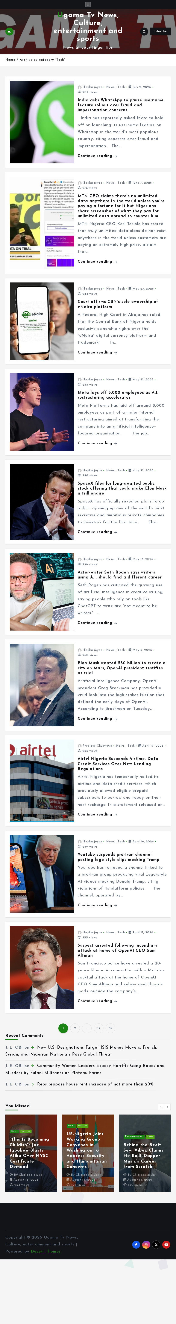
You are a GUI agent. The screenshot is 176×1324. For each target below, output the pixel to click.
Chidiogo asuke (30, 1175)
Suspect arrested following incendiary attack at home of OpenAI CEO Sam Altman (118, 951)
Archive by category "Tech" (42, 60)
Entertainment (20, 1131)
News (110, 87)
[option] (31, 1153)
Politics (82, 1126)
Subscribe (160, 31)
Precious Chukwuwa (97, 745)
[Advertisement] (88, 1291)
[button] (161, 1107)
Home (10, 60)
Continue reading (96, 156)
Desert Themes (46, 1252)
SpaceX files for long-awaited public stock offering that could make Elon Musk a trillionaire (122, 489)
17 (98, 1028)
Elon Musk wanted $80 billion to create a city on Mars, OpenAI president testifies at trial (122, 668)
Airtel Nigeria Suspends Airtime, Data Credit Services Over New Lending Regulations (118, 764)
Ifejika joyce (92, 87)
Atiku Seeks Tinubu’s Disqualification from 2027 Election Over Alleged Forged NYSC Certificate (142, 1150)
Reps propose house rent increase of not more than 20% (95, 1084)
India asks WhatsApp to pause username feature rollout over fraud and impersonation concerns (121, 105)
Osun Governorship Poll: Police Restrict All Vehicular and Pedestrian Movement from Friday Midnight (88, 1150)
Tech (121, 87)
